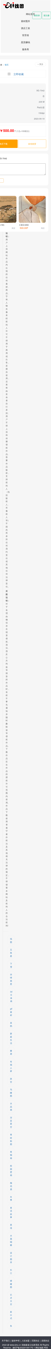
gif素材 (11, 1011)
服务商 (25, 49)
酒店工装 (25, 28)
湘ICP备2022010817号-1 (23, 1347)
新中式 (11, 1315)
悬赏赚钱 (25, 42)
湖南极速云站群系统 (31, 1344)
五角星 (11, 952)
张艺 (7, 64)
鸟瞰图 (11, 1092)
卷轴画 (11, 1154)
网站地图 (39, 1347)
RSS (46, 1347)
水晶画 (11, 1106)
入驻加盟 (25, 1340)
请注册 (46, 15)
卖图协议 (45, 1340)
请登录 (37, 15)
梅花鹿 (11, 1186)
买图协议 (35, 1340)
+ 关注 (40, 64)
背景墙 (25, 35)
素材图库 (25, 21)
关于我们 (6, 1340)
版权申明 (16, 1340)
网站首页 (30, 14)
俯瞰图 (11, 1283)
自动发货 (32, 143)
